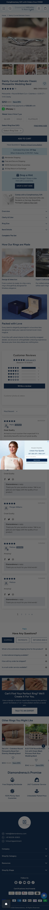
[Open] (6, 904)
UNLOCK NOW (37, 460)
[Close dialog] (47, 441)
